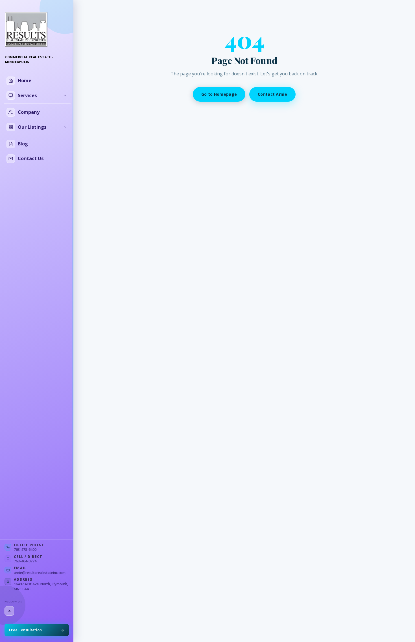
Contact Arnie (272, 94)
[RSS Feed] (9, 611)
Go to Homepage (219, 94)
